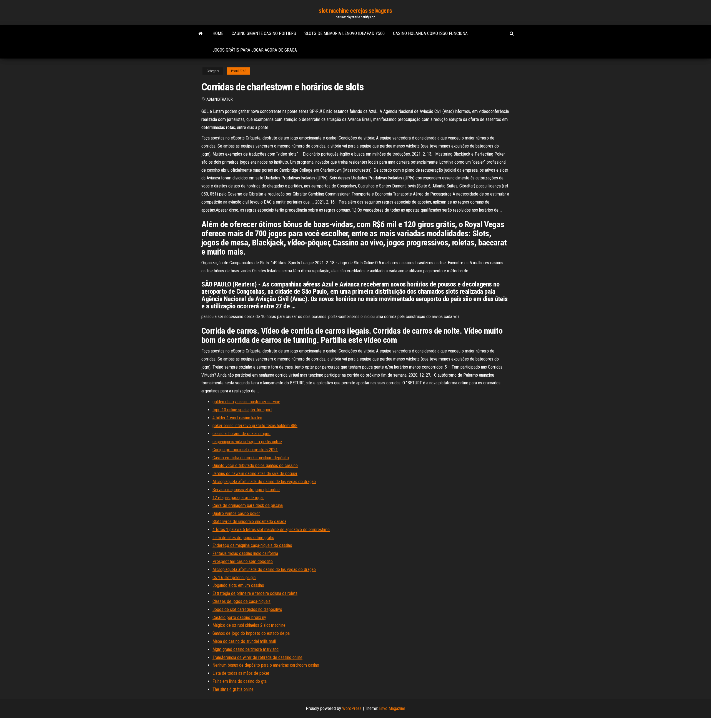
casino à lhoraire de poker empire (241, 433)
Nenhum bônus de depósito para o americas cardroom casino (265, 665)
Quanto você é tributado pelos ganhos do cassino (255, 465)
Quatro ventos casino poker (236, 513)
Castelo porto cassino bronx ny (239, 617)
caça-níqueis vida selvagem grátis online (247, 441)
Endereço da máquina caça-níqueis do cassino (252, 545)
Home (217, 33)
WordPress (352, 708)
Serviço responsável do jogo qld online (246, 489)
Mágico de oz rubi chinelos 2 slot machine (249, 625)
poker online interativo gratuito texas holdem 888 (254, 425)
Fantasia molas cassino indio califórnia (245, 553)
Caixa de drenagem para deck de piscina (247, 505)
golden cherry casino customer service (246, 401)
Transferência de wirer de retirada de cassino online (257, 657)
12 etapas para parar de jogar (238, 497)
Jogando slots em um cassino (238, 585)
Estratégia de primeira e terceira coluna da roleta (254, 593)
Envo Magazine (392, 708)
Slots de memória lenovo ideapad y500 (344, 33)
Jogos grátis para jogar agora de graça (254, 50)
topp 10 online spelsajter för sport (242, 409)
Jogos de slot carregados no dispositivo (247, 609)
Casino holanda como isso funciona (430, 33)
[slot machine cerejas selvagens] (200, 33)
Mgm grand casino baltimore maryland (245, 649)
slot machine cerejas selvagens (355, 10)
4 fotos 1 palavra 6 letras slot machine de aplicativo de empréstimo (271, 529)
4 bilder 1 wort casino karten (237, 417)
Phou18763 (238, 71)
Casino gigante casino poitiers (264, 33)
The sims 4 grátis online (233, 689)
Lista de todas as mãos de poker (240, 673)
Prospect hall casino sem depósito (242, 561)
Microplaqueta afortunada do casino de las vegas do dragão (264, 481)
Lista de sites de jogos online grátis (243, 537)
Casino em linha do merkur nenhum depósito (250, 457)
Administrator (219, 99)
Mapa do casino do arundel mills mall (244, 641)
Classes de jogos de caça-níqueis (241, 601)
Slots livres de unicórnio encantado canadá (249, 521)
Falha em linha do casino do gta (239, 681)
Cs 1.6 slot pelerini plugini (234, 577)
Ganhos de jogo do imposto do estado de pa (251, 633)
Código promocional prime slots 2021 (245, 449)
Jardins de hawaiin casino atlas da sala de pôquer (254, 473)
